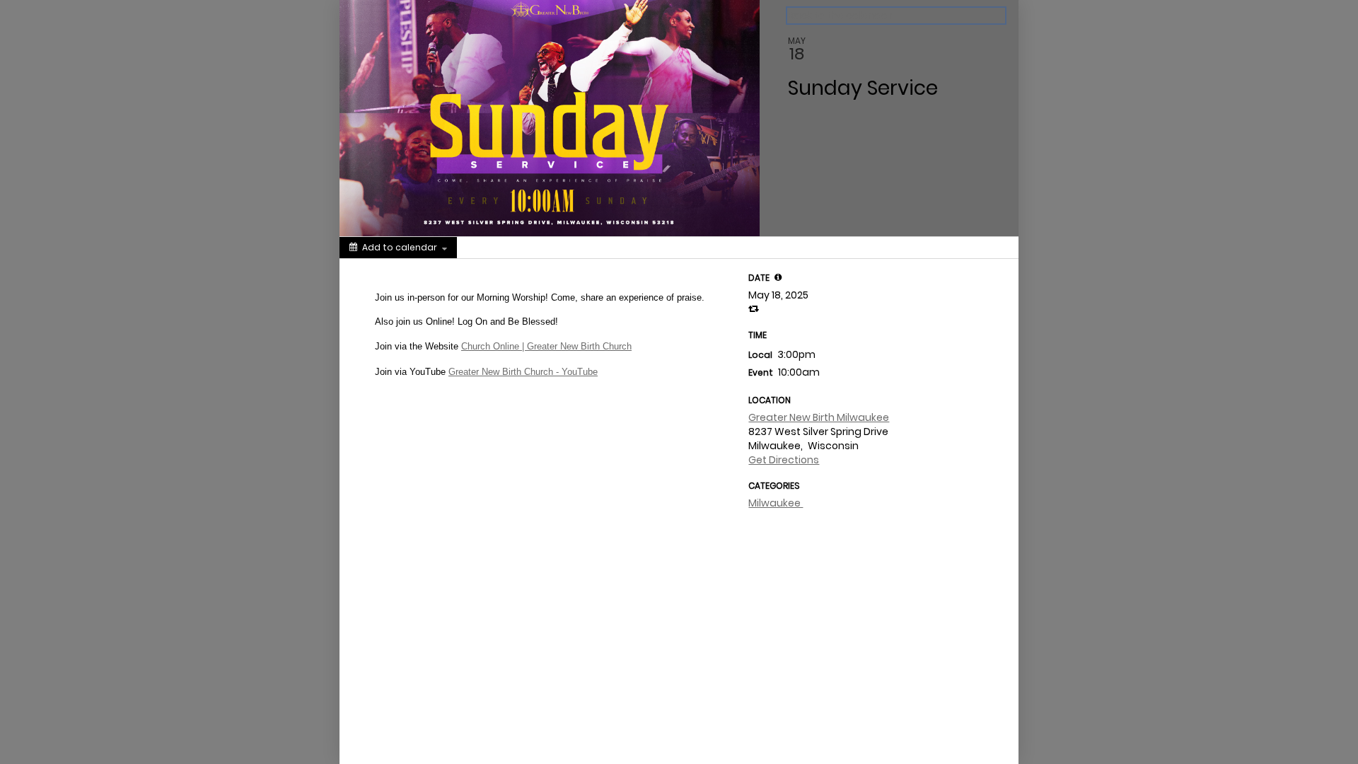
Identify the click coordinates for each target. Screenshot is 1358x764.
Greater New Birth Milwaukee (818, 417)
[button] (778, 277)
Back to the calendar (840, 15)
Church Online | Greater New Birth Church (546, 346)
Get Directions (783, 460)
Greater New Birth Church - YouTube (523, 371)
